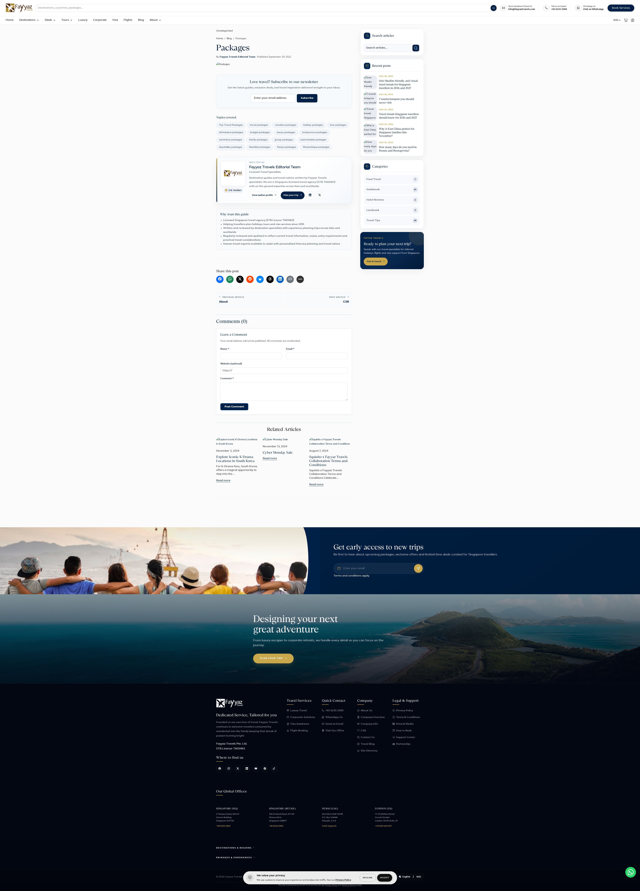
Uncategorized (224, 31)
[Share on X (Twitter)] (240, 279)
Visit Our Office (334, 730)
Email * (290, 349)
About (154, 20)
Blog (141, 20)
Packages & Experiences (234, 858)
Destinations (27, 20)
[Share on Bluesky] (260, 279)
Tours (65, 20)
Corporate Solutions (302, 717)
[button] (617, 20)
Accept (384, 878)
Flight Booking (299, 730)
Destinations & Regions (234, 848)
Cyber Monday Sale (278, 452)
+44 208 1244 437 (383, 826)
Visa (115, 20)
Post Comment (234, 406)
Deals (48, 20)
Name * (224, 349)
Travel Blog (368, 744)
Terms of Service (349, 885)
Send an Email (334, 724)
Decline (368, 878)
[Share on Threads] (270, 279)
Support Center (405, 737)
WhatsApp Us (334, 717)
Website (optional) (231, 364)
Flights (128, 20)
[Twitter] (319, 195)
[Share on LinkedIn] (280, 279)
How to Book (404, 730)
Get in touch (374, 261)
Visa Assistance (299, 724)
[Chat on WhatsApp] (578, 8)
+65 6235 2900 (559, 9)
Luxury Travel (298, 710)
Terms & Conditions (408, 717)
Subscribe (307, 98)
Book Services (621, 8)
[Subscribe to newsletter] (418, 568)
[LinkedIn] (310, 195)
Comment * (227, 378)
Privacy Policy (404, 710)
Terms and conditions (347, 575)
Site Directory (369, 751)
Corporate (100, 20)
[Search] (494, 8)
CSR (363, 730)
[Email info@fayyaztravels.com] (503, 8)
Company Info (369, 724)
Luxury (83, 20)
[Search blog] (415, 48)
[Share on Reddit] (250, 279)
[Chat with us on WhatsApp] (630, 872)
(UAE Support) (329, 826)
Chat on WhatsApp (593, 9)
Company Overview (373, 717)
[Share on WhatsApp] (230, 279)
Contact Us (367, 737)
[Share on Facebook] (220, 279)
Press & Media (405, 724)
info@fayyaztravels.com (521, 9)
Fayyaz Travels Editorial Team (237, 57)
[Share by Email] (290, 279)
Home (10, 20)
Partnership (403, 744)
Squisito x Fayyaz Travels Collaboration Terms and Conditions (328, 461)
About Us (366, 710)
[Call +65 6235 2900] (546, 8)
